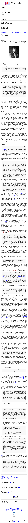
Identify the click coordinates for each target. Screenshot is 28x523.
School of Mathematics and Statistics (14, 509)
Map (3, 14)
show (11, 482)
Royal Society (6, 231)
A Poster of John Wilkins (6, 478)
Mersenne (5, 149)
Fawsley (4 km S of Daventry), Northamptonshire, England (14, 32)
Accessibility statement (14, 508)
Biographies (5, 10)
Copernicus (10, 148)
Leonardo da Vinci (11, 360)
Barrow (5, 221)
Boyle (24, 276)
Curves (4, 17)
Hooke (8, 366)
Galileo (19, 148)
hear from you (16, 521)
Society (2, 232)
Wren (4, 276)
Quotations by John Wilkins (7, 476)
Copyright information (14, 507)
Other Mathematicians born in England (9, 477)
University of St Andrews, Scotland (14, 510)
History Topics (6, 12)
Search (4, 19)
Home (3, 7)
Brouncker (18, 276)
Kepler (15, 148)
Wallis (17, 285)
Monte (23, 376)
